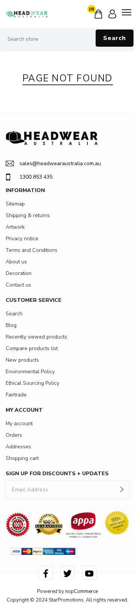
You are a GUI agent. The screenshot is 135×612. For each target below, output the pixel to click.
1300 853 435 (36, 176)
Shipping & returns (28, 215)
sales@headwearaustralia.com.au (60, 163)
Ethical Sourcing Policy (32, 383)
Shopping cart (22, 458)
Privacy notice (22, 238)
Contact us (18, 284)
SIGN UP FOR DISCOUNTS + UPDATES (57, 473)
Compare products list (32, 348)
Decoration (19, 273)
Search (114, 38)
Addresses (18, 446)
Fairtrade (16, 394)
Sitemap (15, 203)
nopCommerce (81, 591)
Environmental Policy (30, 371)
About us (16, 261)
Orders (14, 435)
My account (19, 423)
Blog (11, 325)
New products (22, 360)
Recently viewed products (36, 336)
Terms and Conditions (31, 250)
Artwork (15, 227)
